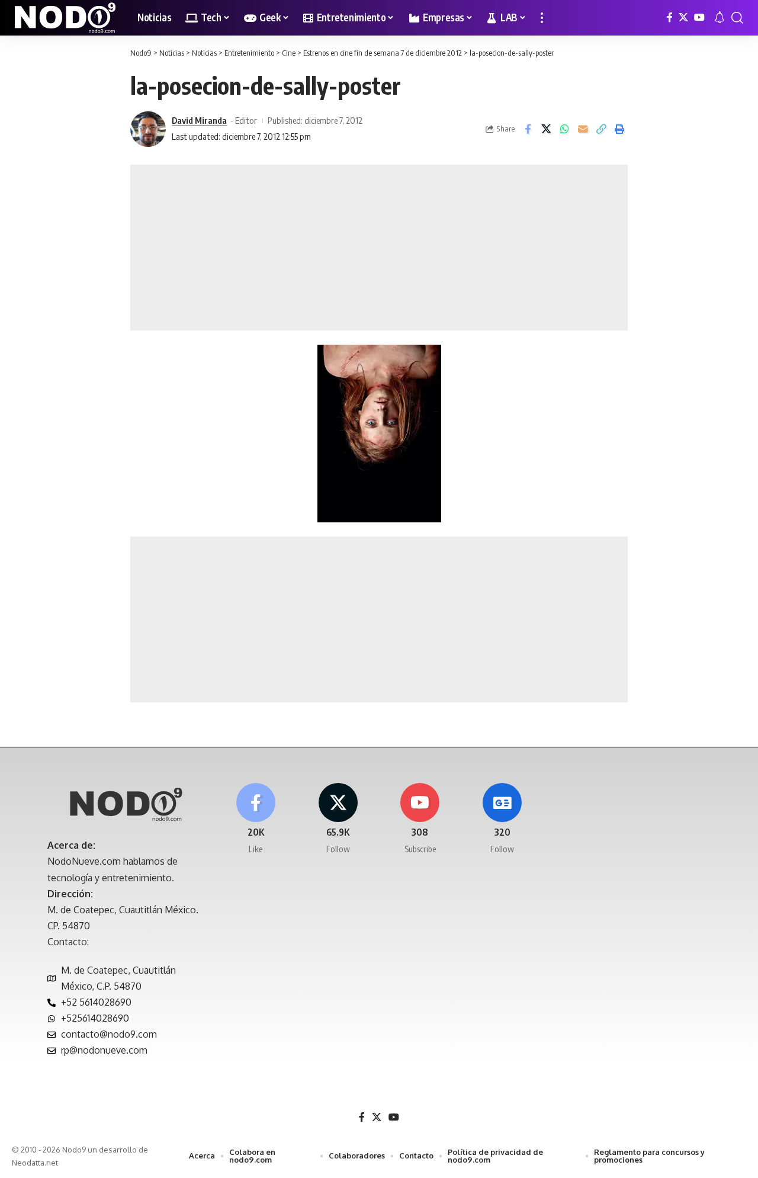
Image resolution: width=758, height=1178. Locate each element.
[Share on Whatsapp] (564, 129)
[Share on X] (546, 129)
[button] (542, 18)
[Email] (582, 129)
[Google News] (502, 819)
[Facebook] (670, 17)
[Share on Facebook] (527, 129)
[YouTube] (699, 17)
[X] (683, 17)
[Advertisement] (379, 247)
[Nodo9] (65, 18)
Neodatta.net (35, 1162)
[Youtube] (420, 819)
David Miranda (199, 120)
